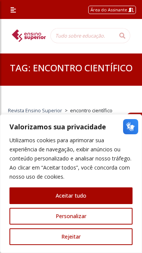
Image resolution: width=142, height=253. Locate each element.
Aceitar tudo (71, 195)
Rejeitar (71, 236)
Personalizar (71, 216)
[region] (71, 183)
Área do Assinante (109, 10)
